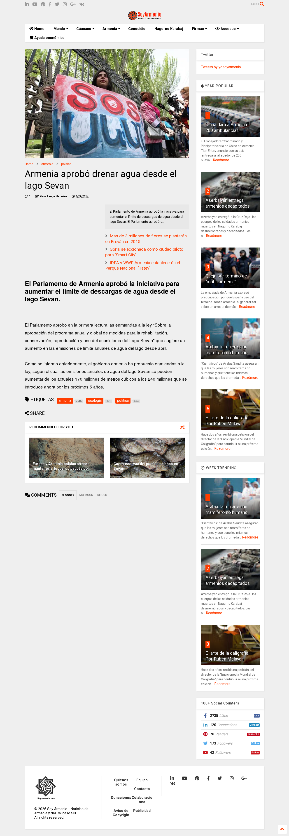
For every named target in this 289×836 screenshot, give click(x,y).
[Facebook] (50, 4)
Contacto (142, 789)
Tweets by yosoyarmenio (221, 67)
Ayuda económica (49, 38)
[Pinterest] (43, 4)
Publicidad (142, 811)
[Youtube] (34, 4)
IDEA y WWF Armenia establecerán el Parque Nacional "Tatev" (142, 265)
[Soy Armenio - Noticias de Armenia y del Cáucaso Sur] (144, 18)
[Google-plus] (73, 4)
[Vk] (81, 4)
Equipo (142, 780)
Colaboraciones (142, 799)
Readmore (221, 160)
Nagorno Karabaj (168, 29)
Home (38, 29)
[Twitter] (57, 4)
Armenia (110, 29)
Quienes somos (121, 782)
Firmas (198, 29)
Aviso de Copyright (121, 813)
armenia (47, 164)
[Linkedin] (27, 4)
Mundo (59, 29)
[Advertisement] (59, 232)
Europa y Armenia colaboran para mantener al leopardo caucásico (61, 466)
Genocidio (136, 29)
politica (66, 164)
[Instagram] (65, 4)
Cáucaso (83, 29)
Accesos (228, 29)
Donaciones (121, 797)
